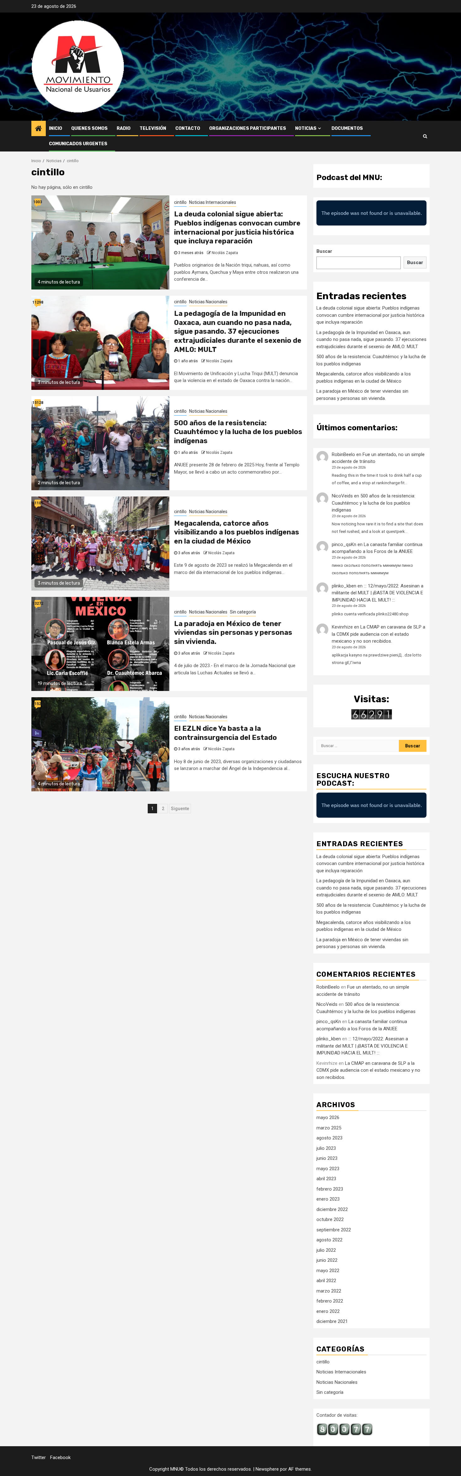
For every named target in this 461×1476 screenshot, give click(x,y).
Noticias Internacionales (212, 202)
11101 (37, 503)
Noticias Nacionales (208, 301)
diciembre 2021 (332, 1321)
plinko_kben (344, 586)
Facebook (60, 1457)
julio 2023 (326, 1148)
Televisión (153, 128)
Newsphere (267, 1469)
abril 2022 (326, 1280)
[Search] (425, 136)
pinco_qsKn (344, 544)
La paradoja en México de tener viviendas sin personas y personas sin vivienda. (233, 632)
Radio (123, 128)
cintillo (180, 202)
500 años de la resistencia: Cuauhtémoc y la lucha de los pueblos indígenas (238, 432)
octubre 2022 (330, 1219)
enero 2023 (328, 1199)
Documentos (347, 128)
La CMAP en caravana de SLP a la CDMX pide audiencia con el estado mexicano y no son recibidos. (378, 634)
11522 (37, 704)
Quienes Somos (89, 128)
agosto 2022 (329, 1240)
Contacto (187, 128)
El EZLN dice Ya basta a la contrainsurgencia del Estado (225, 733)
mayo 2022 (327, 1270)
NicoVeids (342, 496)
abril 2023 (326, 1178)
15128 (37, 403)
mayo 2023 (327, 1168)
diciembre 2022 (332, 1209)
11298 (37, 302)
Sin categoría (243, 611)
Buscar (324, 251)
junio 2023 (326, 1158)
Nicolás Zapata (225, 253)
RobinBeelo (343, 454)
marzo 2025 (328, 1128)
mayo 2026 (327, 1117)
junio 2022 (326, 1260)
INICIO (55, 128)
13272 (37, 603)
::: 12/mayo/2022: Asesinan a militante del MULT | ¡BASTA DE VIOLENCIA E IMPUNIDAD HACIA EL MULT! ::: (377, 593)
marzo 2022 (328, 1291)
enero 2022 (328, 1311)
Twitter (38, 1457)
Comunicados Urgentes (78, 143)
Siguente (180, 808)
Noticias (305, 128)
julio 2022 (326, 1250)
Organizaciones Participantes (247, 128)
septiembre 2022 (333, 1230)
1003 (37, 202)
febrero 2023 (329, 1189)
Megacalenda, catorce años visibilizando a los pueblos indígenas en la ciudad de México (236, 532)
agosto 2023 (329, 1138)
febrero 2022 (329, 1301)
